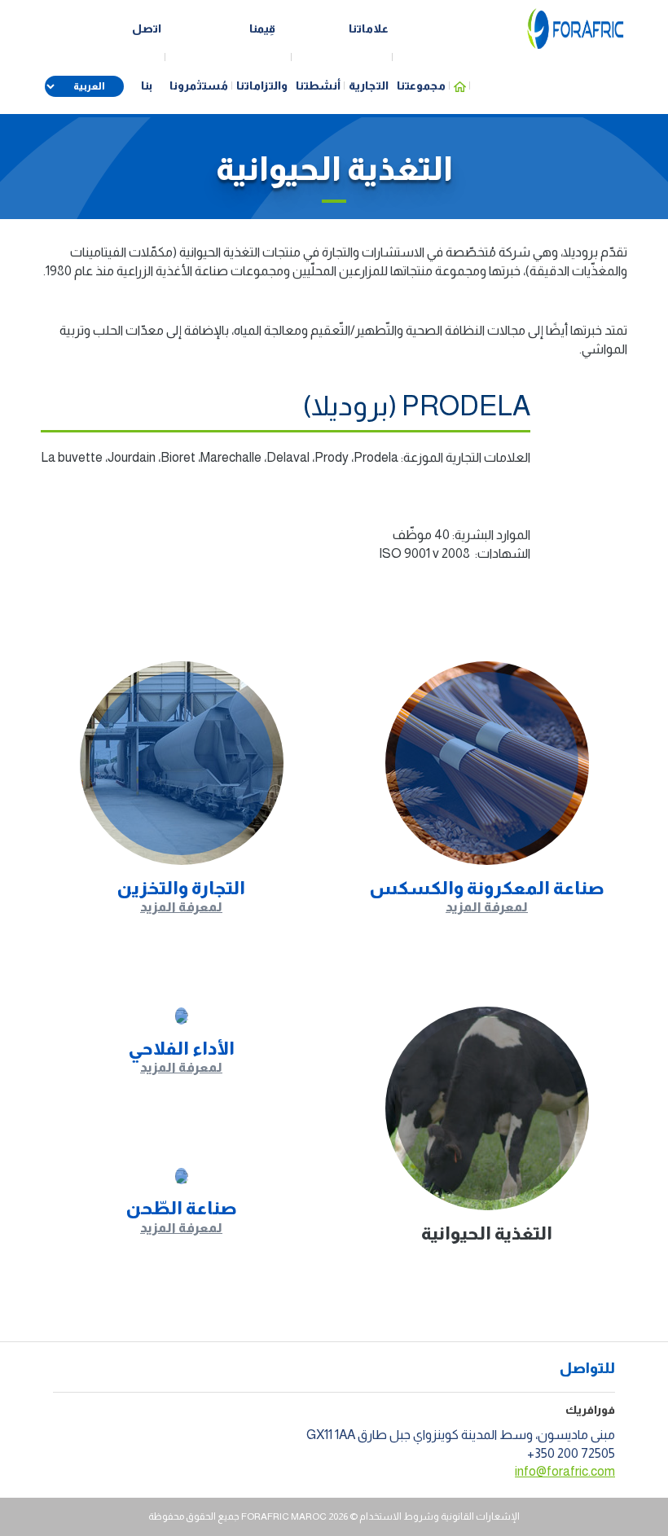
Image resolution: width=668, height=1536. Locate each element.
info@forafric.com (565, 1471)
